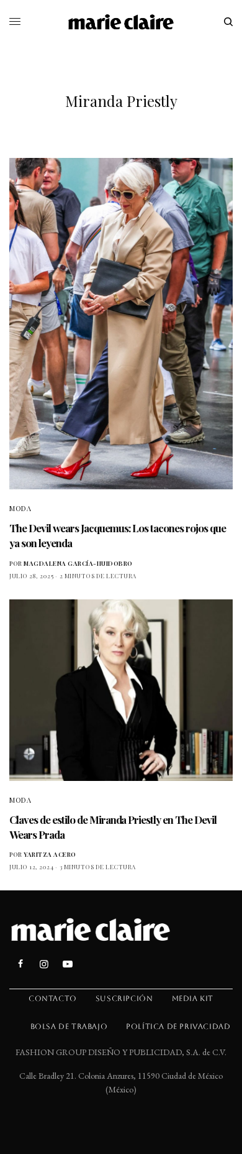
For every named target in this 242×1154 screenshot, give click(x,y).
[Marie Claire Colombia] (121, 21)
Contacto (53, 998)
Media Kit (192, 998)
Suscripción (124, 998)
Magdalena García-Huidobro (78, 563)
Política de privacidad (178, 1026)
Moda (20, 508)
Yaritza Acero (50, 854)
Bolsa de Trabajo (69, 1026)
